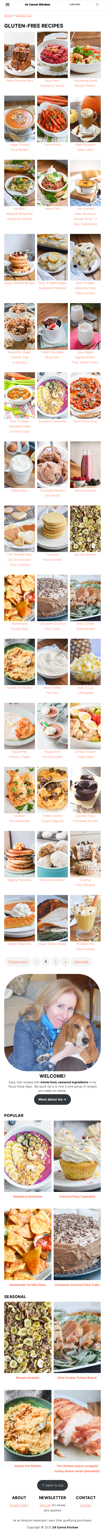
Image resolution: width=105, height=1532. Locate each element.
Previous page (18, 961)
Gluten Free (23, 15)
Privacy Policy (19, 1505)
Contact (85, 1505)
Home (8, 15)
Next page (81, 961)
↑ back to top (53, 1485)
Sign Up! (45, 1505)
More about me (51, 1099)
